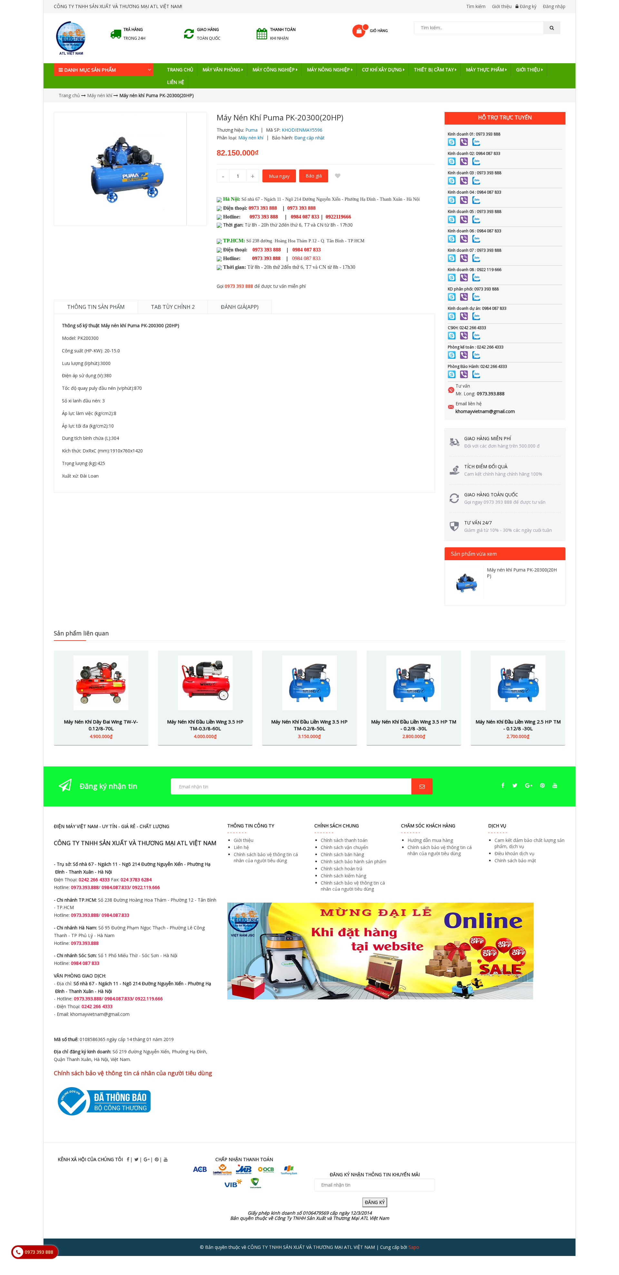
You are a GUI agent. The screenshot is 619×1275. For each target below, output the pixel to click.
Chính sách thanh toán (344, 840)
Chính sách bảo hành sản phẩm (353, 861)
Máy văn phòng (221, 69)
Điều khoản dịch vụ (515, 853)
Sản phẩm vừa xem (474, 553)
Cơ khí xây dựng (382, 69)
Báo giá (314, 176)
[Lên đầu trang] (601, 1252)
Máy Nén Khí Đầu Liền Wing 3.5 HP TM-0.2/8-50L (309, 725)
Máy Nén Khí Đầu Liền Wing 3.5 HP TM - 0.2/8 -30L (413, 725)
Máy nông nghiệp (329, 69)
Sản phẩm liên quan (81, 633)
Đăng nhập (554, 6)
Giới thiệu (502, 6)
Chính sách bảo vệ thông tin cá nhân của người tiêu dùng (266, 857)
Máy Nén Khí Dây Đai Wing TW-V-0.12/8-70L (101, 725)
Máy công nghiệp (274, 69)
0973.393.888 (491, 393)
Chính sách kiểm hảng (343, 876)
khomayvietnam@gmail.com (485, 411)
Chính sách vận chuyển (344, 847)
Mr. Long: (465, 393)
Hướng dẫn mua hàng (430, 840)
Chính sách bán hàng (342, 854)
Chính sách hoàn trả (341, 868)
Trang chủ (180, 69)
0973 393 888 (239, 286)
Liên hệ (175, 82)
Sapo (413, 1247)
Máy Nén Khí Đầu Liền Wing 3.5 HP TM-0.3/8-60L (205, 725)
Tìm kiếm (476, 6)
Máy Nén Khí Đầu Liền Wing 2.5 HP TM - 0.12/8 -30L (518, 725)
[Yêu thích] (337, 175)
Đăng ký (528, 6)
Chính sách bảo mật (515, 860)
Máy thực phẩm (485, 69)
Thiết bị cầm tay (434, 69)
